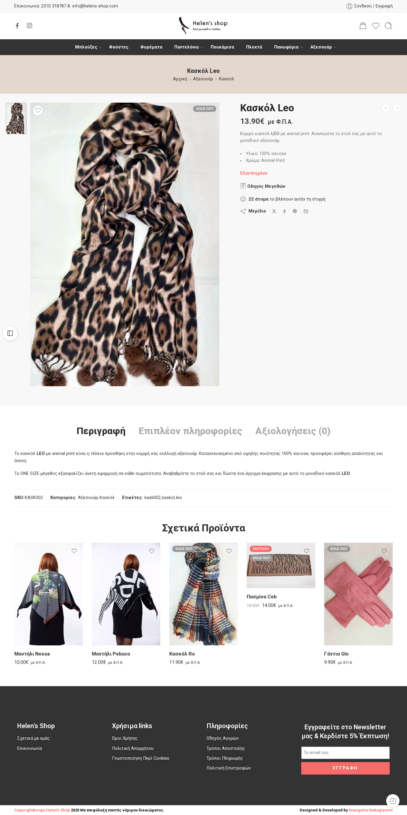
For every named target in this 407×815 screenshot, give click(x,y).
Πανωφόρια (286, 47)
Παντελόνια (186, 47)
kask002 (153, 497)
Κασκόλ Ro (182, 654)
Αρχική (180, 79)
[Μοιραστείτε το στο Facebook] (284, 211)
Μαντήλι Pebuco (111, 654)
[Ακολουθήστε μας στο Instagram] (29, 25)
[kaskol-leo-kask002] (16, 118)
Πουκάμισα (222, 47)
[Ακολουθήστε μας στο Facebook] (17, 26)
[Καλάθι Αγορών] (363, 26)
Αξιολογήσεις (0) (293, 431)
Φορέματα (151, 47)
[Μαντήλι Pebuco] (126, 594)
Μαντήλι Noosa (32, 654)
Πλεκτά (254, 47)
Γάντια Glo (336, 654)
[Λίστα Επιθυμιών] (38, 110)
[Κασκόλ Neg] (397, 108)
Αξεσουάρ (321, 47)
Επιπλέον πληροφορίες (190, 431)
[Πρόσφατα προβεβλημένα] (393, 801)
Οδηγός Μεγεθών (265, 186)
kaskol (168, 497)
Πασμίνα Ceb (262, 597)
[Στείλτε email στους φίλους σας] (305, 211)
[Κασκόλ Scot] (385, 108)
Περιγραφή (101, 431)
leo (179, 497)
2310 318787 (53, 6)
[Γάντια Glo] (358, 594)
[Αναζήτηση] (388, 26)
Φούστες (118, 47)
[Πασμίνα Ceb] (281, 565)
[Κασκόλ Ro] (203, 594)
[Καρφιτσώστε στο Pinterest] (295, 211)
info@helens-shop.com (95, 6)
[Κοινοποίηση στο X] (274, 211)
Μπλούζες (86, 47)
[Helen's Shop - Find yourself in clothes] (203, 26)
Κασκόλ (226, 79)
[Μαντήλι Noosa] (48, 594)
